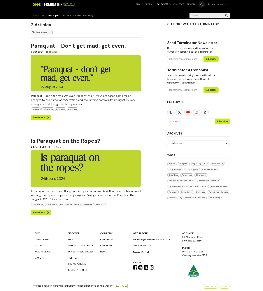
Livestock (193, 186)
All (43, 15)
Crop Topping (192, 169)
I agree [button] (224, 286)
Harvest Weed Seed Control (182, 180)
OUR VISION (106, 239)
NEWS (103, 251)
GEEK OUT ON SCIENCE (80, 245)
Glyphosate (51, 204)
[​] (135, 268)
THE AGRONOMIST (78, 263)
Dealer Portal (141, 252)
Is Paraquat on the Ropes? (65, 141)
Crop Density (217, 164)
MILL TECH (73, 257)
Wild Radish (200, 198)
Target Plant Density (218, 192)
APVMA (35, 109)
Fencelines (47, 109)
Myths (205, 186)
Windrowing (214, 198)
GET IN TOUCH (141, 233)
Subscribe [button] (211, 58)
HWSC (71, 239)
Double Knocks (209, 169)
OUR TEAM (106, 245)
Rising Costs (187, 192)
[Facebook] (171, 112)
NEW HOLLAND (43, 251)
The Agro (54, 51)
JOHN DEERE (42, 239)
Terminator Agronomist (180, 198)
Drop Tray (173, 175)
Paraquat (60, 109)
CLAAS (38, 245)
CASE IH (39, 257)
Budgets (183, 164)
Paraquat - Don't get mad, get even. (78, 46)
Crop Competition (199, 164)
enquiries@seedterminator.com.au (152, 239)
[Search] (226, 15)
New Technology (219, 186)
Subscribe (222, 121)
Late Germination (177, 186)
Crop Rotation (175, 169)
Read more (39, 117)
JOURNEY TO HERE (78, 269)
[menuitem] (139, 4)
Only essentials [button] (210, 286)
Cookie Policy (121, 286)
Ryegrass (72, 109)
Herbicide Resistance (70, 204)
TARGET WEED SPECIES (81, 251)
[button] (201, 4)
